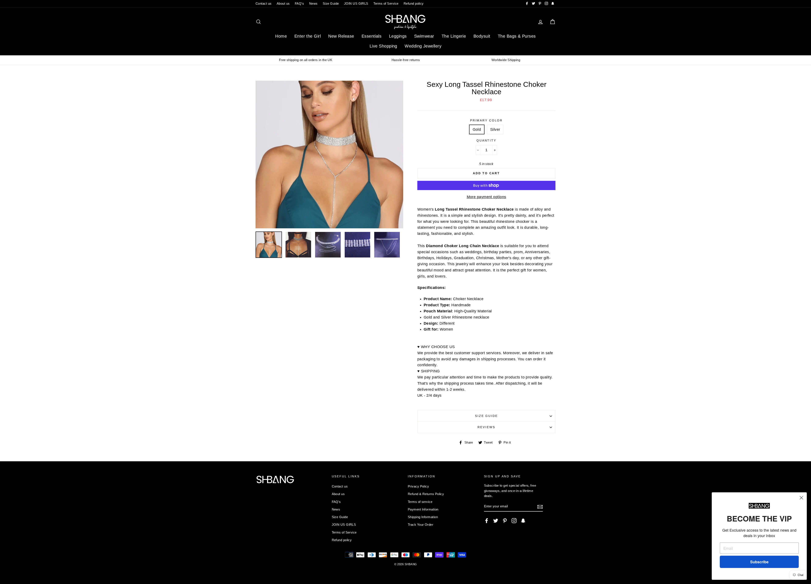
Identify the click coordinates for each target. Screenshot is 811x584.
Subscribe (759, 562)
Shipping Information (423, 517)
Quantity (486, 140)
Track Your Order (420, 524)
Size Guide (331, 3)
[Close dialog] (801, 497)
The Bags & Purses (517, 36)
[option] (306, 60)
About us (283, 3)
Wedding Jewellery (423, 46)
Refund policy (414, 3)
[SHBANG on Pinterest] (504, 520)
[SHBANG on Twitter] (495, 520)
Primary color (486, 120)
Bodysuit (482, 36)
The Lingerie (454, 36)
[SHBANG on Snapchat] (523, 520)
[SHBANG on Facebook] (486, 520)
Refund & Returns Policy (426, 494)
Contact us (264, 3)
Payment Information (423, 509)
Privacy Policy (418, 486)
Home (281, 36)
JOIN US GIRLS (356, 3)
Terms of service (420, 502)
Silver (495, 129)
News (313, 3)
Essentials (372, 36)
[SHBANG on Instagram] (514, 520)
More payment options (486, 197)
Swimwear (424, 36)
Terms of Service (385, 3)
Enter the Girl (307, 36)
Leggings (398, 36)
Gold (477, 129)
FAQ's (299, 3)
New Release (341, 36)
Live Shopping (383, 46)
